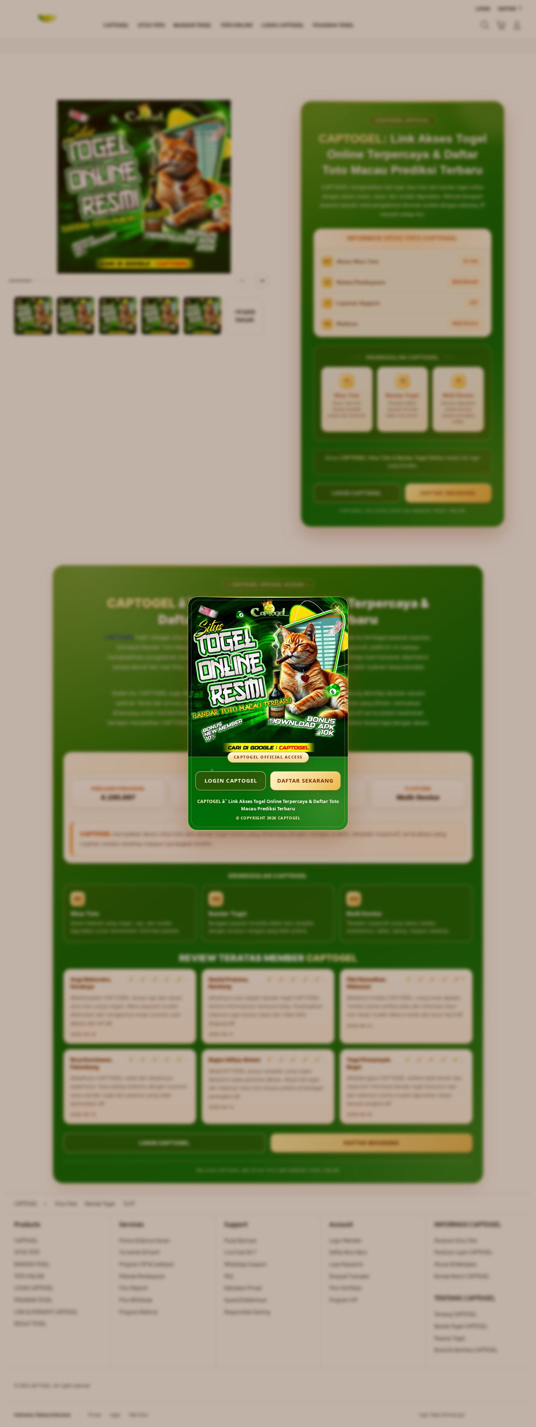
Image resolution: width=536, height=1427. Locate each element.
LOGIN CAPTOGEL (231, 780)
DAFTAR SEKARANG (305, 780)
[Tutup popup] (337, 608)
